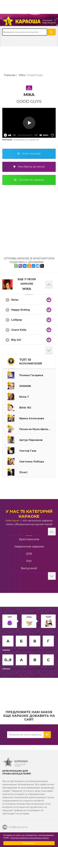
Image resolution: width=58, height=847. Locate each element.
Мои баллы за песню (31, 166)
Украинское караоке (29, 546)
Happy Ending (20, 309)
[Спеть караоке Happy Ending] (49, 310)
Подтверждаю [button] (29, 843)
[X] (42, 266)
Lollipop (16, 319)
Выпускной (29, 568)
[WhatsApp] (16, 266)
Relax (14, 299)
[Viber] (20, 266)
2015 (29, 553)
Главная (9, 75)
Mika (22, 75)
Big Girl (16, 339)
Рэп (29, 561)
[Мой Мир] (33, 266)
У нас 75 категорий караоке (29, 514)
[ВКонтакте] (25, 266)
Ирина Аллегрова (23, 38)
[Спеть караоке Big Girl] (49, 340)
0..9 (7, 660)
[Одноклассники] (29, 266)
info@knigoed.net (18, 827)
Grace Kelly (18, 329)
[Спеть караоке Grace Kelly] (49, 330)
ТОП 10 (30, 361)
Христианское (29, 539)
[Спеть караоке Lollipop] (49, 320)
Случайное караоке (31, 179)
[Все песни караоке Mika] (7, 284)
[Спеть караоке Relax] (49, 300)
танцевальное (19, 140)
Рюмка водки (38, 38)
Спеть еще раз (31, 153)
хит (27, 140)
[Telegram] (38, 266)
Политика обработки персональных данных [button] (29, 838)
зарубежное (34, 140)
